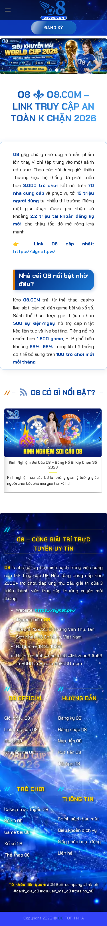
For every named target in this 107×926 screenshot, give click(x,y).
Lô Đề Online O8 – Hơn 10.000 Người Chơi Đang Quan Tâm (61, 465)
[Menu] (7, 10)
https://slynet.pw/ (34, 251)
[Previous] (6, 450)
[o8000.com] (53, 10)
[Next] (99, 450)
